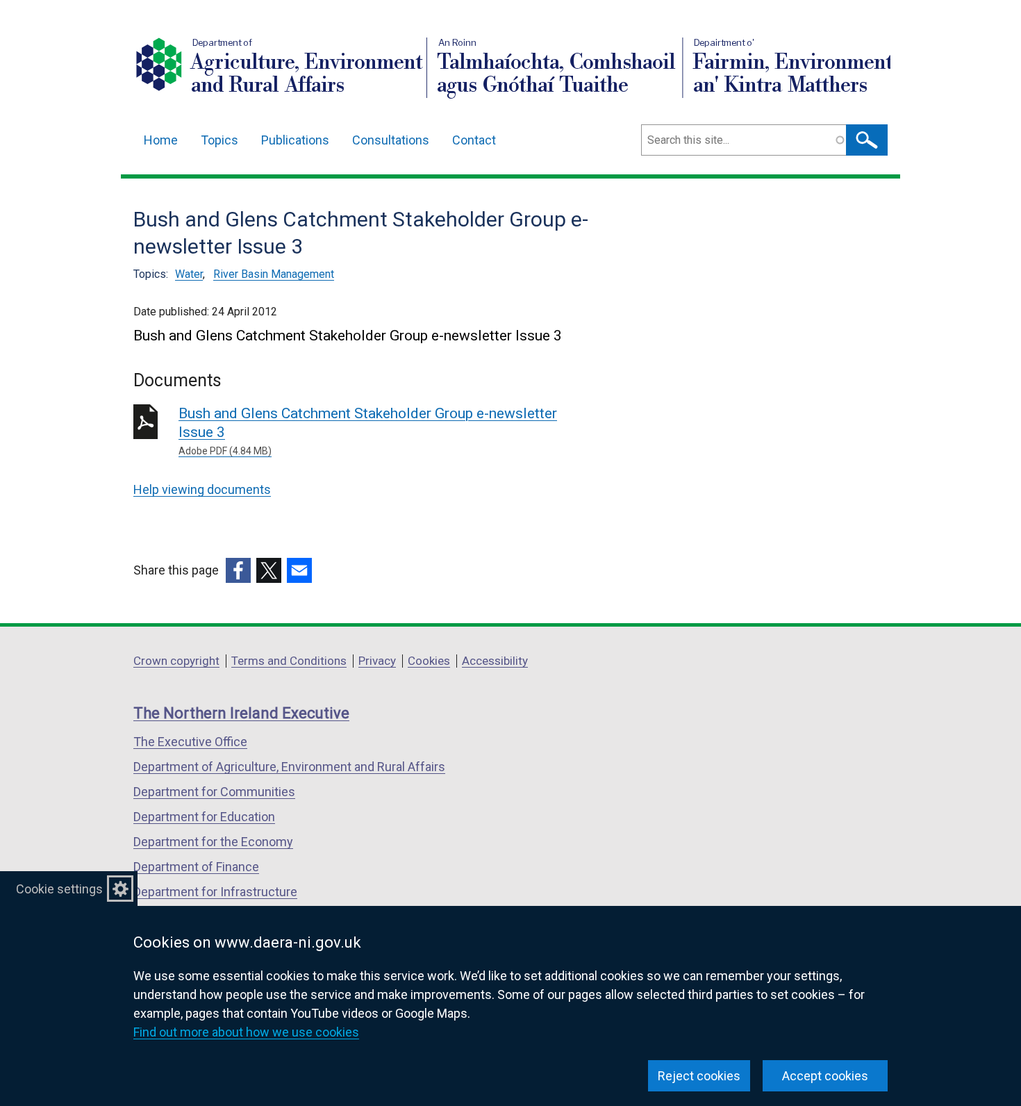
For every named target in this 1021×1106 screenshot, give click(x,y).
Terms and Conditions (289, 661)
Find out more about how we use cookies (246, 1032)
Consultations (390, 140)
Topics (219, 140)
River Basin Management (273, 274)
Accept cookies (825, 1075)
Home (161, 140)
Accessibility (495, 661)
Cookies (429, 661)
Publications (295, 140)
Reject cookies (699, 1075)
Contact (474, 140)
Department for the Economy (213, 841)
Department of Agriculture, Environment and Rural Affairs (289, 766)
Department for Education (204, 816)
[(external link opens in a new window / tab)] (238, 570)
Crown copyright (176, 661)
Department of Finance (196, 866)
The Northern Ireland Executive (241, 713)
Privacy (377, 661)
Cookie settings (59, 889)
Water (189, 274)
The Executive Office (190, 741)
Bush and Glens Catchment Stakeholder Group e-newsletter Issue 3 (368, 430)
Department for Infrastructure (215, 891)
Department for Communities (214, 791)
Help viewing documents (202, 489)
